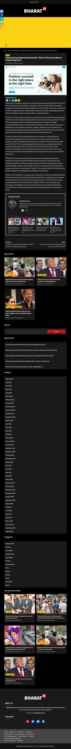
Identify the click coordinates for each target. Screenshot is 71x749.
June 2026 (9, 386)
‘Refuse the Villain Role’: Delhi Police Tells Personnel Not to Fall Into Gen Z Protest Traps (14, 230)
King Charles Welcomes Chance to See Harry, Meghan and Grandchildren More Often (18, 313)
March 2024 (9, 479)
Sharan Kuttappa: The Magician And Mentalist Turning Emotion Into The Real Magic (56, 230)
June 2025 (9, 427)
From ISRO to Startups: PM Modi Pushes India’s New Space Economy (26, 344)
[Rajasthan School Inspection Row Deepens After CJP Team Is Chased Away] (19, 267)
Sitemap (20, 740)
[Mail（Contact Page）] (22, 210)
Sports (7, 578)
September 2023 (10, 500)
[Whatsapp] (16, 100)
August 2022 (9, 531)
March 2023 (9, 521)
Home (6, 732)
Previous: (20, 244)
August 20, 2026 (49, 284)
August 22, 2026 (19, 651)
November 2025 (10, 410)
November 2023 (10, 493)
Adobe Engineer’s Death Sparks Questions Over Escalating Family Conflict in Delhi (28, 230)
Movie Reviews (10, 564)
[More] (19, 100)
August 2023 (9, 503)
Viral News (9, 581)
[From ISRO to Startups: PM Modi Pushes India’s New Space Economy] (19, 604)
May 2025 (9, 431)
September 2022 (10, 528)
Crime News (32, 224)
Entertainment (10, 554)
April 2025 (9, 434)
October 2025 (10, 413)
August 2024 (9, 462)
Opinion (8, 571)
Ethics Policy (30, 734)
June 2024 (9, 469)
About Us (12, 732)
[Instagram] (30, 210)
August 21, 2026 (19, 284)
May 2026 (9, 389)
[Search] (66, 45)
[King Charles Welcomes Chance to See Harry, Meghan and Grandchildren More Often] (19, 299)
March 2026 (9, 396)
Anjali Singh (41, 284)
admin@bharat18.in (39, 713)
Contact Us (20, 732)
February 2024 (10, 483)
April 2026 (9, 393)
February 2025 (10, 441)
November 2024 (10, 451)
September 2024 (10, 458)
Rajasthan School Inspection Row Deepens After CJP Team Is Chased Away (42, 229)
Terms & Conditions (10, 740)
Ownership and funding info (12, 738)
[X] (10, 100)
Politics (8, 575)
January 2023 (10, 524)
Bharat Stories (59, 224)
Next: (52, 244)
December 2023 (10, 490)
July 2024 (8, 465)
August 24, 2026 (17, 620)
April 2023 (9, 517)
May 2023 (9, 514)
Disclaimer (28, 732)
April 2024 (9, 476)
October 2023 (10, 496)
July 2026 (8, 382)
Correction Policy (19, 734)
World (44, 275)
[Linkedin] (13, 100)
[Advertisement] (35, 30)
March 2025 (9, 438)
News (7, 55)
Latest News (18, 224)
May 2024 (9, 472)
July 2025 (8, 424)
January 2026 (10, 403)
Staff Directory (23, 736)
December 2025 (10, 406)
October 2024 (10, 455)
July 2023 (8, 507)
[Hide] (0, 28)
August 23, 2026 (51, 620)
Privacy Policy (8, 734)
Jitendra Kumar (10, 63)
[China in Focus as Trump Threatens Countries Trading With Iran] (51, 267)
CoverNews (42, 746)
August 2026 (9, 379)
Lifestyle (8, 561)
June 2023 (9, 510)
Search (7, 325)
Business (8, 547)
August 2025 (9, 420)
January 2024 (10, 486)
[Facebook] (7, 100)
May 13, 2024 (20, 63)
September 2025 (10, 417)
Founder (31, 736)
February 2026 (10, 399)
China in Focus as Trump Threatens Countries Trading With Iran (48, 280)
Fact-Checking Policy (10, 736)
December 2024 (10, 448)
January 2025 (10, 445)
